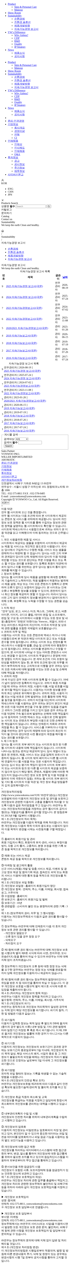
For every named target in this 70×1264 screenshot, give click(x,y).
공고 (17, 160)
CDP (17, 38)
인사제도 (19, 147)
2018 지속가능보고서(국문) (21, 343)
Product (12, 4)
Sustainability (15, 15)
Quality (18, 44)
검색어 (11, 442)
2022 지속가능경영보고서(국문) (24, 318)
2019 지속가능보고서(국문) (21, 335)
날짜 (65, 277)
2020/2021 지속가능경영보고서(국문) (27, 328)
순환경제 (19, 18)
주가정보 (19, 167)
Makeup (18, 9)
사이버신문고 (15, 174)
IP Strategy (20, 47)
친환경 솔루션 (22, 22)
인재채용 (13, 140)
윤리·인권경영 (16, 120)
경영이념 (19, 131)
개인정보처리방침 (11, 480)
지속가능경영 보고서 (26, 29)
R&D (17, 41)
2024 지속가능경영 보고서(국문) (24, 297)
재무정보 (19, 171)
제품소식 (19, 53)
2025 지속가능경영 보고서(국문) (24, 286)
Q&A (17, 154)
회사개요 (19, 127)
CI (15, 137)
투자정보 (13, 157)
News (11, 49)
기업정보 (13, 124)
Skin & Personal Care (25, 7)
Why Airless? (21, 35)
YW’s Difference (16, 32)
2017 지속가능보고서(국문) (21, 350)
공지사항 (19, 56)
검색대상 (9, 439)
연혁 (17, 134)
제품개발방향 (22, 25)
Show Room (14, 12)
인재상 (18, 144)
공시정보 (19, 164)
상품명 (8, 206)
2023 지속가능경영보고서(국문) (24, 308)
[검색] (48, 206)
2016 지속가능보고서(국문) (21, 358)
